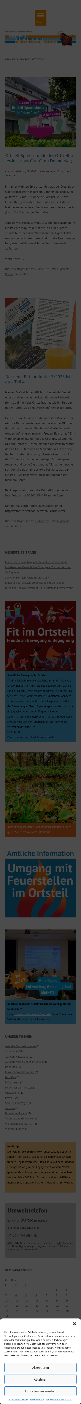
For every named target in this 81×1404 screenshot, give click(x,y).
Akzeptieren (40, 1368)
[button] (74, 1324)
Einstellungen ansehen (40, 1391)
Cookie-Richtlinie (18, 1399)
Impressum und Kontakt (59, 1399)
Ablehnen (40, 1379)
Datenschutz (37, 1399)
